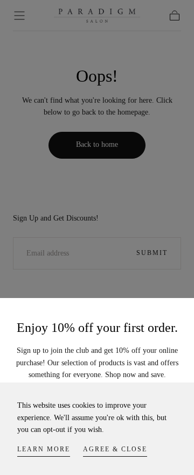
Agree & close (115, 449)
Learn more (43, 449)
